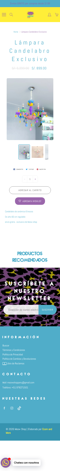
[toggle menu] (4, 14)
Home (16, 31)
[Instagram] (12, 408)
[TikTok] (19, 408)
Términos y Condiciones (13, 350)
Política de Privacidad (12, 354)
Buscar (5, 345)
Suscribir (47, 309)
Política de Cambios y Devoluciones (19, 358)
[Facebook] (4, 408)
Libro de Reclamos (15, 363)
